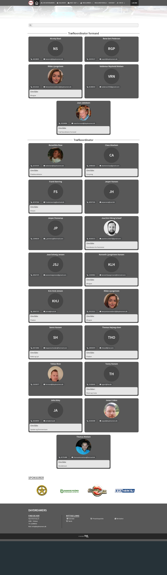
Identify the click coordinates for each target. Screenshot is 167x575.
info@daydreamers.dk (39, 526)
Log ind (134, 3)
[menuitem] (37, 3)
